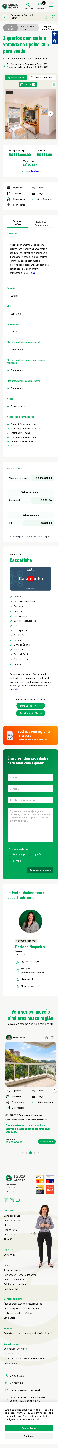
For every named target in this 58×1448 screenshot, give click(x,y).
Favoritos (40, 9)
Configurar (29, 1436)
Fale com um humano (40, 870)
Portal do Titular (12, 1288)
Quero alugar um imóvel (15, 1348)
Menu (51, 9)
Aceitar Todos (29, 1428)
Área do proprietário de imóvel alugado (23, 1303)
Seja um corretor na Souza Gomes (21, 1274)
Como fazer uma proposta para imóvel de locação (28, 1333)
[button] (50, 114)
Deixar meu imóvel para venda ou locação (24, 1358)
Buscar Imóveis (28, 9)
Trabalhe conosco (13, 1270)
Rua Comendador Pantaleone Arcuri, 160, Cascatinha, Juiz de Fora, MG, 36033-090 (27, 65)
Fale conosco (10, 1362)
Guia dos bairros (12, 1220)
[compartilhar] (45, 17)
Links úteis (9, 1317)
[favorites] (53, 17)
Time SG (8, 1239)
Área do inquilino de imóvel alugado (21, 1308)
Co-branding (10, 1234)
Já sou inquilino (12, 1353)
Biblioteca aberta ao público (18, 1313)
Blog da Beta (10, 1229)
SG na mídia (10, 1254)
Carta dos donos (12, 1215)
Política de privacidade (15, 1284)
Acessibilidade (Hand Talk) (17, 1279)
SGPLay (8, 1225)
